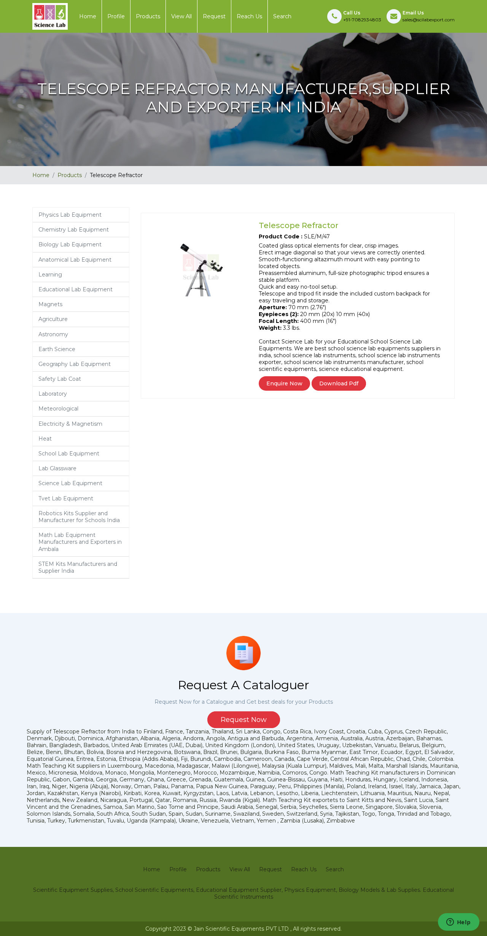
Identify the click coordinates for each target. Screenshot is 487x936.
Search (282, 16)
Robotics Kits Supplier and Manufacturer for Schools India (79, 517)
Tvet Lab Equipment (65, 498)
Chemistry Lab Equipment (73, 229)
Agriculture (53, 319)
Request (214, 16)
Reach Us (249, 16)
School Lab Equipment (68, 453)
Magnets (50, 304)
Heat (45, 438)
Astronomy (53, 334)
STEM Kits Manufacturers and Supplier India (77, 567)
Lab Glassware (57, 468)
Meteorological (58, 408)
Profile (116, 16)
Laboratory (52, 393)
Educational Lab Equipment (75, 289)
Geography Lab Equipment (74, 364)
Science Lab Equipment (70, 483)
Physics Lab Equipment (70, 214)
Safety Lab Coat (59, 378)
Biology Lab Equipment (70, 244)
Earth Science (56, 349)
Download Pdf (338, 383)
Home (87, 16)
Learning (50, 274)
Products (148, 16)
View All (181, 16)
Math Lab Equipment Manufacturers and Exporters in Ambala (80, 542)
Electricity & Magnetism (70, 423)
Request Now (244, 720)
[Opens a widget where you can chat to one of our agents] (458, 922)
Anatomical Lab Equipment (74, 259)
